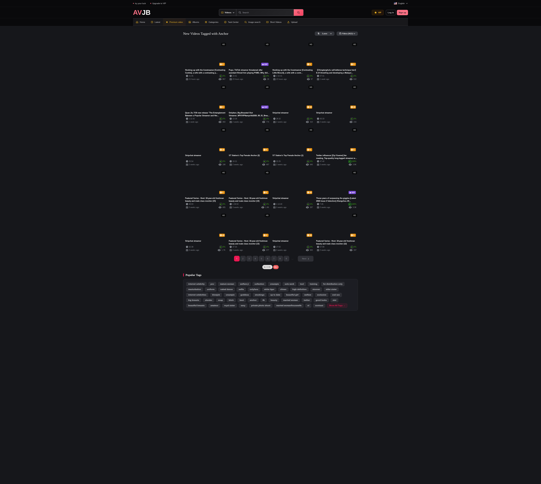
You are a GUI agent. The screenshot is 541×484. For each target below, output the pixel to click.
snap (220, 300)
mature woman (227, 284)
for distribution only (332, 284)
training (313, 284)
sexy (243, 305)
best (242, 300)
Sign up (402, 12)
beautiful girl (292, 295)
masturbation (194, 289)
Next (304, 258)
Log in (391, 12)
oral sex (336, 295)
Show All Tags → (337, 305)
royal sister (229, 305)
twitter (307, 300)
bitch (231, 300)
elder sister (331, 289)
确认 (276, 267)
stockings (259, 295)
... (292, 258)
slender (208, 300)
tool (302, 284)
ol (308, 305)
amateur (214, 305)
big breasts (193, 300)
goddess (244, 295)
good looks (321, 300)
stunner (316, 289)
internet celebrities (197, 295)
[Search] (298, 12)
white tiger (269, 289)
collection (259, 284)
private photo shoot (260, 305)
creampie (274, 284)
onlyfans (254, 289)
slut (334, 300)
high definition (299, 289)
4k (263, 300)
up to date (275, 295)
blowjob (216, 295)
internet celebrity (196, 284)
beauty (274, 300)
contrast (319, 305)
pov (212, 284)
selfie (241, 289)
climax (283, 289)
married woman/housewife (288, 305)
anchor (253, 300)
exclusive (321, 295)
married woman (290, 300)
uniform (210, 289)
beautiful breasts (196, 305)
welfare (307, 295)
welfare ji (244, 284)
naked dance (226, 289)
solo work (289, 284)
